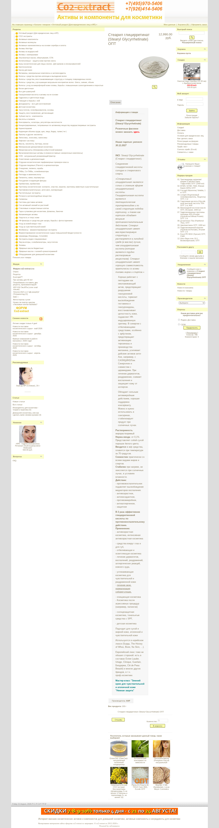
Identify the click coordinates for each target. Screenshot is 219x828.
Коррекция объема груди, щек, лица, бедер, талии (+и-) (43, 131)
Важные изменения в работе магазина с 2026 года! (25, 340)
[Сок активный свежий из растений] (16, 205)
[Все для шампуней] (16, 91)
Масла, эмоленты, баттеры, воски (33, 144)
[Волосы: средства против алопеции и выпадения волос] (16, 76)
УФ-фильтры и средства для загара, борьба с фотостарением (46, 221)
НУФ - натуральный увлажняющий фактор (37, 156)
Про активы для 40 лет (23, 280)
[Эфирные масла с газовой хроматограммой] (16, 251)
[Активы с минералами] (16, 55)
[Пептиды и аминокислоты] (16, 174)
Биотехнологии (25, 67)
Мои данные (169, 25)
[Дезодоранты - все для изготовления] (16, 104)
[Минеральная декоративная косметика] (16, 147)
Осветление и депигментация (31, 159)
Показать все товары (22, 257)
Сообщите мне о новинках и (196, 273)
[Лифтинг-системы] (16, 141)
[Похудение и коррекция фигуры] (16, 181)
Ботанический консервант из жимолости (140, 760)
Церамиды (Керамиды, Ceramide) (33, 236)
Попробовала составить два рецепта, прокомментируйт (25, 284)
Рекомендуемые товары (187, 144)
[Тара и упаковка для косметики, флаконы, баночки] (16, 211)
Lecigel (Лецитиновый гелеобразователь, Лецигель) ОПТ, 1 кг (193, 197)
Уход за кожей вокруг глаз (30, 224)
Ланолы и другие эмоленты (30, 135)
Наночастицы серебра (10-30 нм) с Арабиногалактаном (191, 82)
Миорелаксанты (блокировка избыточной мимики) (40, 150)
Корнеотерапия (25, 128)
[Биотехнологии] (16, 67)
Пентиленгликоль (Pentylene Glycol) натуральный (161, 760)
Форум (16, 264)
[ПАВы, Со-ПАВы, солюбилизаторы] (16, 171)
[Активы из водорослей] (16, 52)
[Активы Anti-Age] (16, 48)
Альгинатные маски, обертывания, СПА (36, 58)
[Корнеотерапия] (16, 128)
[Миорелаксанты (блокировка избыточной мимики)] (16, 150)
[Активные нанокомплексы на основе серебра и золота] (16, 45)
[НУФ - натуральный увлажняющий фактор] (16, 156)
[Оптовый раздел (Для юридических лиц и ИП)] (16, 33)
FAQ (14, 461)
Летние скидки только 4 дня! (25, 323)
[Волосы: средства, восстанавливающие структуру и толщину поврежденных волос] (16, 79)
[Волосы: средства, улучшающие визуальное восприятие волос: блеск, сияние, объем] (16, 82)
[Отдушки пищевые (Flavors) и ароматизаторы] (16, 165)
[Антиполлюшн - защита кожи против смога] (16, 61)
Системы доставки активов (30, 202)
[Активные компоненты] (16, 39)
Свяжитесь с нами (185, 152)
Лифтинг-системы (26, 141)
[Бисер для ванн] (16, 70)
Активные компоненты (28, 39)
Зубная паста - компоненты (31, 116)
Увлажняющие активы (28, 214)
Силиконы (23, 199)
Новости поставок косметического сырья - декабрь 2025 (27, 334)
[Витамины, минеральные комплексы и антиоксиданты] (16, 73)
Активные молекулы (27, 42)
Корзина (181, 49)
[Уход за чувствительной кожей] (16, 227)
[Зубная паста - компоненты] (16, 116)
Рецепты (17, 274)
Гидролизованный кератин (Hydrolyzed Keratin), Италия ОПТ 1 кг (192, 230)
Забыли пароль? (192, 117)
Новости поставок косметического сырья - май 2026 (27, 327)
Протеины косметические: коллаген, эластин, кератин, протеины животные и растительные (59, 187)
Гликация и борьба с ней (29, 101)
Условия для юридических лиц (190, 136)
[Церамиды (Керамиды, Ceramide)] (16, 236)
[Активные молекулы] (16, 42)
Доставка (181, 130)
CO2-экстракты (25, 36)
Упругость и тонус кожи (29, 217)
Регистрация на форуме (187, 141)
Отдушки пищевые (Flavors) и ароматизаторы (39, 165)
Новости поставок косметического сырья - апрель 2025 (26, 353)
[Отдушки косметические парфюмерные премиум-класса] (16, 162)
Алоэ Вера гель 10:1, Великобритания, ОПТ (190, 239)
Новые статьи (19, 402)
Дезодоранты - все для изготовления (35, 104)
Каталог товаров (42, 25)
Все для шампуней (27, 91)
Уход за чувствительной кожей (32, 227)
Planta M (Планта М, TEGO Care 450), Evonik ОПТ (140, 787)
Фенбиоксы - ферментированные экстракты (38, 230)
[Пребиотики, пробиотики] (16, 184)
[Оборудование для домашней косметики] (16, 254)
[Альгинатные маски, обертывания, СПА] (16, 58)
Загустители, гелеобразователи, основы (36, 110)
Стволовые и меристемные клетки (34, 208)
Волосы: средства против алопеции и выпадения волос (43, 76)
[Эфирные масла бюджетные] (16, 248)
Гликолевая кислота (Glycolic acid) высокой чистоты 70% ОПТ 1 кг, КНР (192, 203)
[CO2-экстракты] (16, 36)
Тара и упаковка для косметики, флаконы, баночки (41, 211)
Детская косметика (27, 107)
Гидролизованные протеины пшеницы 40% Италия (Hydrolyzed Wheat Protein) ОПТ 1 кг (192, 215)
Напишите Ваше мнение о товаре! (192, 165)
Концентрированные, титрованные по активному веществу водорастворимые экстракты (57, 125)
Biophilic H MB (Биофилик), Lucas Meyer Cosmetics (161, 787)
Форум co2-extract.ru (23, 269)
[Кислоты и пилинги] (16, 119)
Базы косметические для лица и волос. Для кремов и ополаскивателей (49, 64)
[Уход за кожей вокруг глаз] (16, 224)
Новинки (17, 423)
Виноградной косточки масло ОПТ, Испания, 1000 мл (193, 209)
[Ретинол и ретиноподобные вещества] (16, 196)
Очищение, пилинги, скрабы (31, 168)
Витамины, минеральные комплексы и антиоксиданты (42, 73)
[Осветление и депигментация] (16, 159)
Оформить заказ (199, 25)
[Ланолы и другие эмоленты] (16, 135)
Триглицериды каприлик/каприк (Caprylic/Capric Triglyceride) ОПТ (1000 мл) (192, 181)
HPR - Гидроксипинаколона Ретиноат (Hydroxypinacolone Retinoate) (27, 446)
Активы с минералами (28, 55)
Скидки (181, 60)
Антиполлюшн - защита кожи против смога (37, 61)
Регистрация (191, 115)
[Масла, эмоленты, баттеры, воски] (16, 144)
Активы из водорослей (28, 52)
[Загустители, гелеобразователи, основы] (16, 110)
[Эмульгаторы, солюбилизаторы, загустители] (16, 242)
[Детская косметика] (16, 107)
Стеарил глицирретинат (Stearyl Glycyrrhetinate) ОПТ (141, 712)
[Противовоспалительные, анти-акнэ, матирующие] (16, 190)
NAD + (15, 297)
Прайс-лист (182, 147)
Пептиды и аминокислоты (30, 174)
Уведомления (184, 265)
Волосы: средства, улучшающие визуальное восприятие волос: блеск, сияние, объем (56, 82)
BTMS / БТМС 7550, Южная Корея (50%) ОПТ (192, 187)
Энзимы (22, 245)
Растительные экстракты (30, 193)
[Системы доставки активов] (16, 202)
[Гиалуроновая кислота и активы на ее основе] (16, 95)
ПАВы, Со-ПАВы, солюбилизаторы (34, 171)
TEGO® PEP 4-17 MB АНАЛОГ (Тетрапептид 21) (26, 293)
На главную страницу (22, 25)
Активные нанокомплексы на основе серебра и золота (42, 45)
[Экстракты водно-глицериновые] (16, 239)
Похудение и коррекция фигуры (32, 181)
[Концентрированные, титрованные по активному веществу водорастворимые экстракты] (16, 125)
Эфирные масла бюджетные (31, 248)
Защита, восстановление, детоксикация (36, 113)
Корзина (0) (183, 25)
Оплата (180, 133)
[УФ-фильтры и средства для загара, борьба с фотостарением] (16, 221)
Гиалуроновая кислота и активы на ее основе (38, 95)
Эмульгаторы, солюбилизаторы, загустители (38, 242)
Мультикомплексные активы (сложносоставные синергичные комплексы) (51, 153)
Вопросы (17, 456)
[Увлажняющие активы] (16, 214)
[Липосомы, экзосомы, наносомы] (16, 138)
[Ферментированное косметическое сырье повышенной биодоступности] (16, 233)
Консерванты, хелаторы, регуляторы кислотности (40, 122)
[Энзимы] (16, 245)
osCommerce (114, 826)
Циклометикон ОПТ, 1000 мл (192, 225)
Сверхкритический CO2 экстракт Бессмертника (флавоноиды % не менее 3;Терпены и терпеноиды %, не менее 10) (119, 791)
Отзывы (181, 159)
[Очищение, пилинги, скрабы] (16, 168)
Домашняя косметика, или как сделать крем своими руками (26, 414)
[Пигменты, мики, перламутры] (16, 178)
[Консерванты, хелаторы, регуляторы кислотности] (16, 122)
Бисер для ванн (25, 70)
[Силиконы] (16, 199)
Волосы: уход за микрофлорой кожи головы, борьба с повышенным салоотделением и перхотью (61, 85)
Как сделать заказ (185, 138)
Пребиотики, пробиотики (29, 184)
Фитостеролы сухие (21, 300)
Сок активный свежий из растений (33, 205)
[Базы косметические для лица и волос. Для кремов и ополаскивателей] (16, 64)
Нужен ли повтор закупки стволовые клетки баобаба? (25, 303)
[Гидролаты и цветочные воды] (16, 98)
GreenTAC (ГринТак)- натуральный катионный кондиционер (119, 761)
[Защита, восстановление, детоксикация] (16, 113)
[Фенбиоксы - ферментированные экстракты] (16, 230)
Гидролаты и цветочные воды (31, 98)
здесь (136, 132)
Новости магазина (185, 288)
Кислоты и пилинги (27, 119)
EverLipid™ (18, 277)
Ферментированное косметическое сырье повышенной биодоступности (50, 233)
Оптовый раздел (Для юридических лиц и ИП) (74, 25)
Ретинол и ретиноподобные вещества (35, 196)
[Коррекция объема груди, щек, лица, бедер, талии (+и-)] (16, 131)
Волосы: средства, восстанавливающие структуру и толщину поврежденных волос (55, 79)
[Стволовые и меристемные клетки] (16, 208)
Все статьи (17, 405)
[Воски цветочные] (16, 88)
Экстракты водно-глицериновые (33, 239)
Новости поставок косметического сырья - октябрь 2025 (27, 346)
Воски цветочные (26, 88)
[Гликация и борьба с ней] (16, 101)
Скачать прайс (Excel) (187, 149)
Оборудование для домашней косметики (36, 254)
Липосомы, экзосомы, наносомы (33, 138)
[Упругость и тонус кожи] (16, 217)
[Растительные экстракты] (16, 193)
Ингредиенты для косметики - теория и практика (25, 409)
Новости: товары (184, 291)
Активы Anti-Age (26, 48)
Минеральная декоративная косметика (36, 147)
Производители (185, 298)
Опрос (16, 272)
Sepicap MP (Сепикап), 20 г (27, 383)
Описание (115, 102)
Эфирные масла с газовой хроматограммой (38, 251)
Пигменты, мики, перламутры (31, 178)
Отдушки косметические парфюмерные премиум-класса (44, 162)
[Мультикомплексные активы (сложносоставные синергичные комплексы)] (16, 153)
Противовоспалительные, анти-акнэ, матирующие (40, 190)
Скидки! (180, 128)
